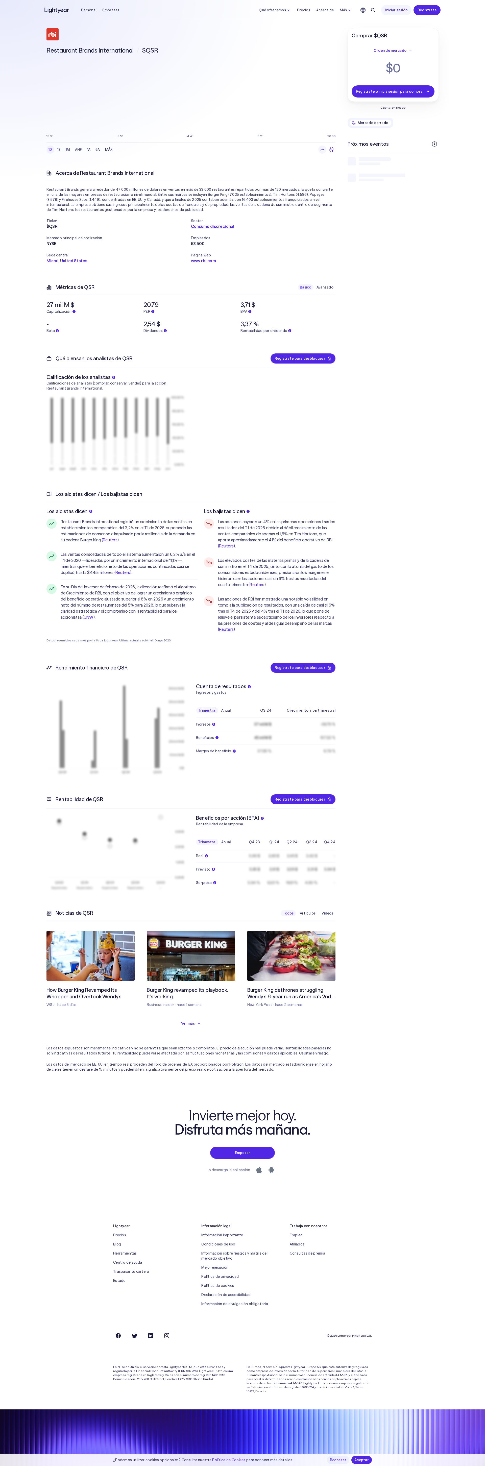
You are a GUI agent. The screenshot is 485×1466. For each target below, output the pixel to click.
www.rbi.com (203, 260)
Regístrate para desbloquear (300, 358)
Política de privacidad (220, 1276)
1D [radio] (50, 149)
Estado (119, 1280)
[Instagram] (167, 1336)
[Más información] (434, 144)
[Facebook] (118, 1336)
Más (343, 10)
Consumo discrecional (212, 226)
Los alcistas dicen (67, 511)
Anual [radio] (226, 710)
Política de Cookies (228, 1460)
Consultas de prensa (307, 1253)
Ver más (188, 1023)
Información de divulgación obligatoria (234, 1304)
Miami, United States (66, 260)
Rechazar (338, 1460)
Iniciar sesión (396, 10)
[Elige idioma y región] (363, 10)
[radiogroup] (80, 150)
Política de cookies (217, 1285)
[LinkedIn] (151, 1336)
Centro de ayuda (127, 1262)
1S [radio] (59, 149)
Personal (88, 10)
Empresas (110, 10)
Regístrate (427, 10)
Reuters (110, 539)
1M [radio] (68, 149)
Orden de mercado (390, 50)
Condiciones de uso (218, 1244)
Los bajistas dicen (224, 511)
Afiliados (297, 1244)
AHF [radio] (78, 149)
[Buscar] (373, 10)
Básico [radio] (305, 287)
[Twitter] (134, 1336)
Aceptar (361, 1460)
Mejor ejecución (214, 1267)
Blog (117, 1244)
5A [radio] (97, 149)
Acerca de (325, 10)
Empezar (242, 1152)
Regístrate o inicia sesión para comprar (390, 91)
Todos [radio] (288, 913)
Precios (303, 10)
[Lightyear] (57, 10)
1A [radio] (89, 149)
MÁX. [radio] (109, 149)
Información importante (222, 1235)
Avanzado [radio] (325, 287)
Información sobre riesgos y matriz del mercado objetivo (234, 1256)
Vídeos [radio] (327, 913)
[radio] (322, 150)
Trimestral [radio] (207, 710)
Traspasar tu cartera (131, 1271)
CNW (88, 617)
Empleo (296, 1235)
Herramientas (125, 1253)
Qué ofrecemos (272, 10)
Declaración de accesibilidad (226, 1294)
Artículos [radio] (308, 913)
